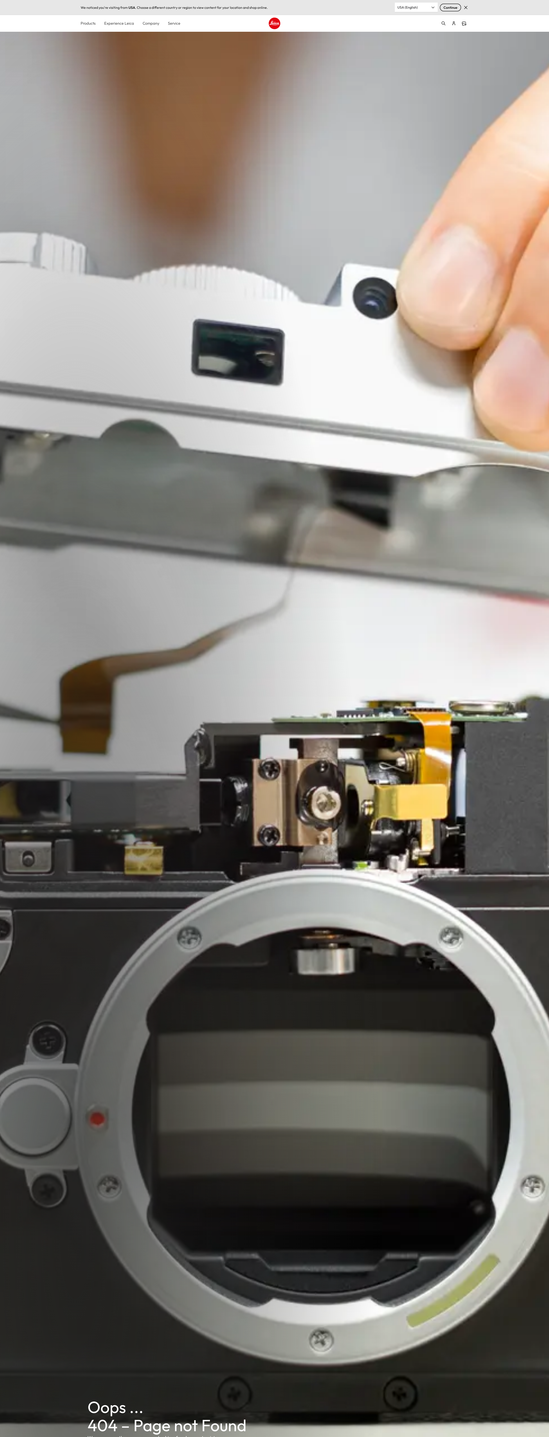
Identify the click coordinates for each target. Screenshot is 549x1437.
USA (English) (407, 7)
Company (151, 23)
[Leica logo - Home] (274, 23)
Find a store (464, 24)
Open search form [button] (443, 23)
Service (174, 23)
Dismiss (465, 7)
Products (88, 23)
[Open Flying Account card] (453, 23)
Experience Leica (119, 23)
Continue (450, 7)
